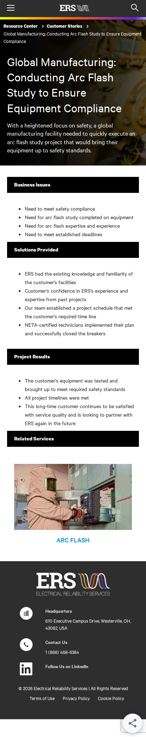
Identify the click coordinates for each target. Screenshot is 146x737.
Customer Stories (65, 26)
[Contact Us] (26, 648)
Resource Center (21, 26)
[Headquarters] (26, 617)
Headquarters (58, 610)
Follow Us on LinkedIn (66, 666)
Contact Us (56, 642)
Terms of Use (42, 698)
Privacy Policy (76, 698)
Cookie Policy (111, 698)
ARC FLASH (73, 540)
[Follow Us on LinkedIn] (26, 672)
